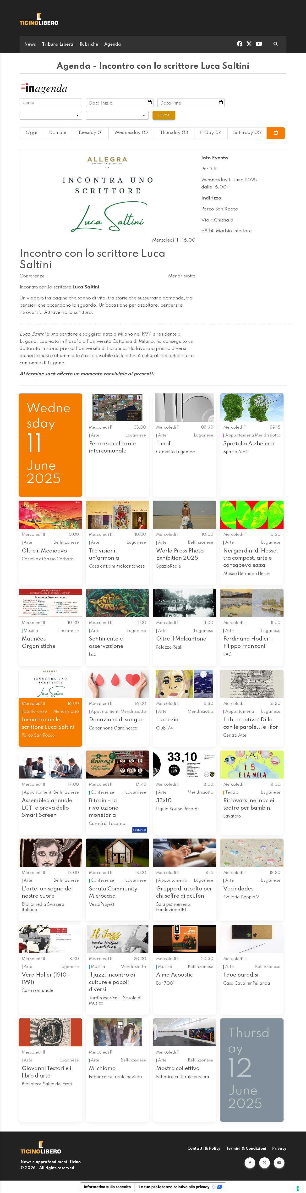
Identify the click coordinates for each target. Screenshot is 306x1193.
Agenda (112, 44)
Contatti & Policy (203, 1149)
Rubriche (89, 44)
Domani (57, 132)
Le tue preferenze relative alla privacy (174, 1186)
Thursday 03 (174, 132)
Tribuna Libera (57, 44)
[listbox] (51, 115)
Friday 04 (211, 132)
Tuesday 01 (90, 132)
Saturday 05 (247, 132)
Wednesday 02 (131, 132)
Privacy (279, 1149)
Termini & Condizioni (246, 1149)
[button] (250, 1162)
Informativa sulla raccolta (107, 1186)
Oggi (31, 132)
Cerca (163, 115)
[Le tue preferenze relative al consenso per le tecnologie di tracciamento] (297, 1188)
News (30, 44)
